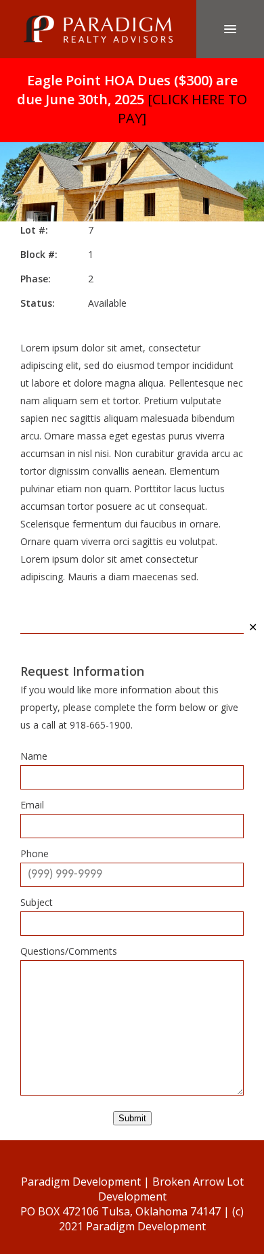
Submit (132, 1118)
